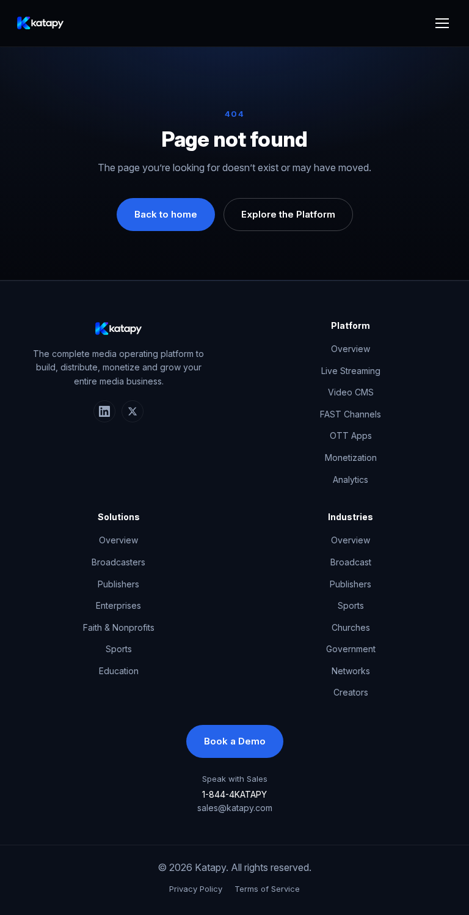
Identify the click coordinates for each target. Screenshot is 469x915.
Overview (350, 349)
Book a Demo (235, 741)
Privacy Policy (195, 889)
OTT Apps (351, 435)
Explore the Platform (288, 214)
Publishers (118, 584)
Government (351, 649)
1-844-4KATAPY (234, 794)
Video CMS (351, 392)
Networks (351, 671)
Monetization (351, 457)
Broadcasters (118, 562)
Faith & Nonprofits (119, 627)
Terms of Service (267, 889)
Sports (119, 649)
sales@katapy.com (234, 808)
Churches (351, 627)
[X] (133, 411)
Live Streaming (350, 371)
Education (119, 671)
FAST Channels (350, 414)
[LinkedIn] (104, 411)
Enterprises (118, 605)
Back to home (165, 214)
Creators (350, 692)
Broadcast (350, 562)
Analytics (350, 479)
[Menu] (442, 23)
